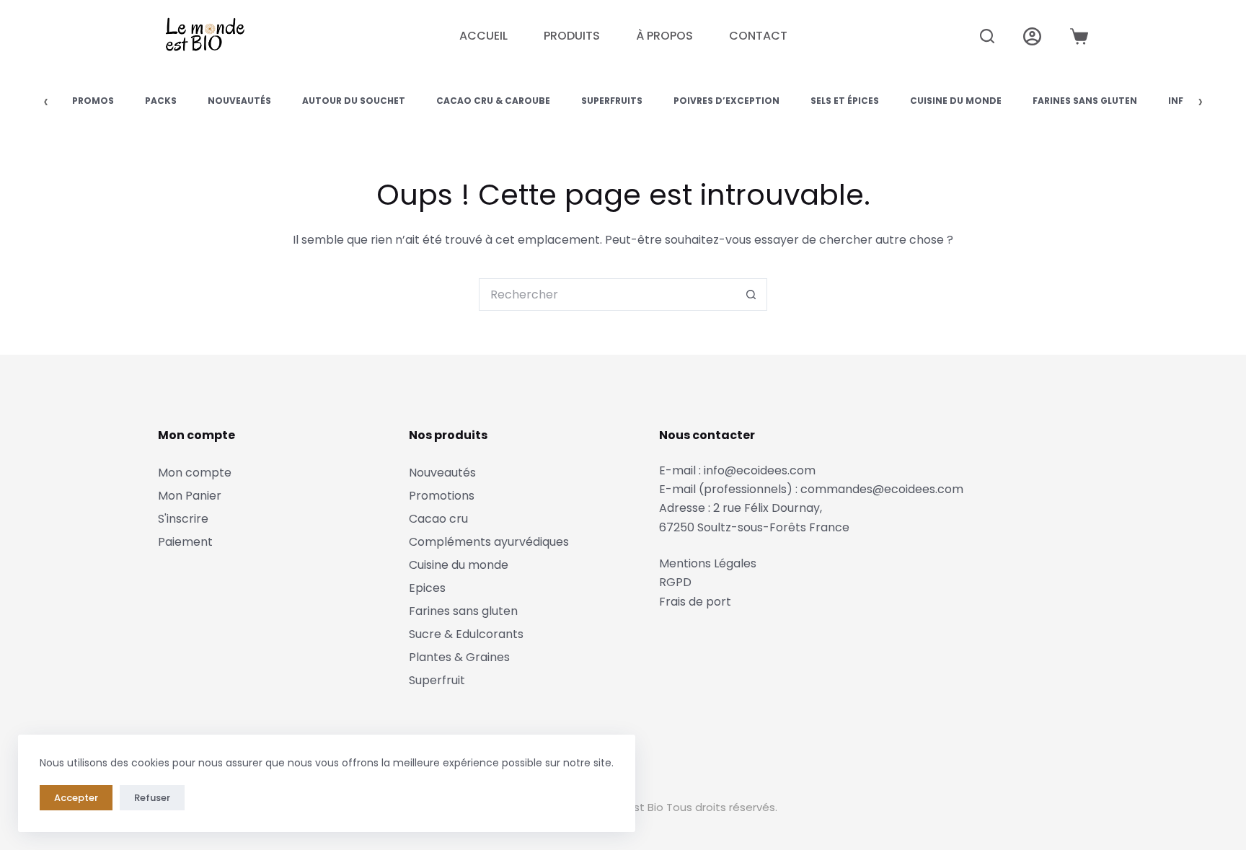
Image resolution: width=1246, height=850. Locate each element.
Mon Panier (189, 495)
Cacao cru (438, 518)
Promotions (441, 495)
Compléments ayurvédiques (489, 542)
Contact (758, 35)
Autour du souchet (353, 100)
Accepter (76, 798)
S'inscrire (183, 518)
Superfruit (437, 680)
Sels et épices (844, 100)
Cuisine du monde (956, 100)
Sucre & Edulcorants (466, 634)
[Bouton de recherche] (751, 294)
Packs (161, 100)
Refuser (152, 798)
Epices (427, 588)
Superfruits (611, 100)
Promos (93, 100)
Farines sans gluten (1085, 100)
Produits (572, 35)
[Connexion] (1032, 36)
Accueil (483, 35)
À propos (664, 35)
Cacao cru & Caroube (493, 100)
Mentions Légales (707, 563)
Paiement (185, 542)
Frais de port (695, 601)
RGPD (675, 582)
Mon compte (194, 472)
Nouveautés (239, 100)
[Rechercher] (987, 36)
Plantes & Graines (459, 657)
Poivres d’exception (726, 100)
